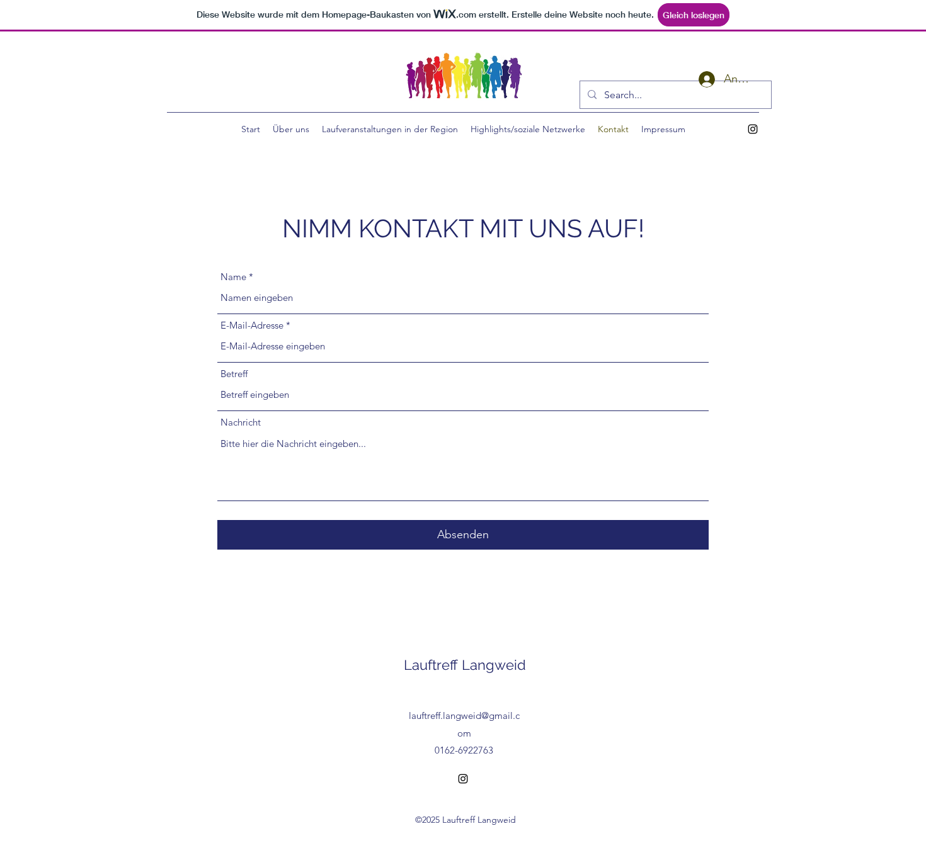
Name (233, 276)
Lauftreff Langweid (465, 665)
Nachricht (240, 422)
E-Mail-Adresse (251, 325)
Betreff (234, 373)
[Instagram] (752, 129)
